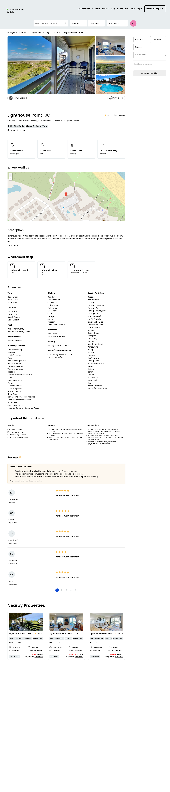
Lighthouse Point (53, 32)
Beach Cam (122, 8)
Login (139, 8)
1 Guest (138, 47)
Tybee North (38, 32)
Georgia (11, 32)
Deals (97, 8)
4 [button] (71, 590)
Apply (163, 55)
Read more (13, 245)
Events (105, 8)
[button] (133, 23)
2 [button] (61, 590)
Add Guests (114, 23)
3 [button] (66, 590)
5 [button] (75, 590)
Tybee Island (23, 32)
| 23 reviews (119, 115)
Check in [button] (76, 23)
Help (133, 8)
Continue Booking (149, 73)
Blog (113, 8)
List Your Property (154, 8)
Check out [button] (94, 23)
